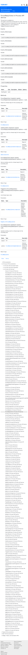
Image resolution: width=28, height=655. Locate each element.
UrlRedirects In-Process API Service (13, 585)
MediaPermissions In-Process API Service (14, 484)
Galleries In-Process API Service (12, 422)
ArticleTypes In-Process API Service (13, 303)
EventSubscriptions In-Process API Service (14, 394)
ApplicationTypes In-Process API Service (14, 292)
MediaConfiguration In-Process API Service (14, 482)
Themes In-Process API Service (12, 575)
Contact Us (3, 648)
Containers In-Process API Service (12, 351)
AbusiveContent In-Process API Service (13, 276)
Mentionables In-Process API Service (13, 487)
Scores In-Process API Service (11, 526)
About (2, 651)
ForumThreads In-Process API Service (13, 415)
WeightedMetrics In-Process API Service (14, 616)
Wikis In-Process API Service (11, 626)
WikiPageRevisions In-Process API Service (14, 621)
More (14, 11)
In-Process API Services (9, 269)
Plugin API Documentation (8, 632)
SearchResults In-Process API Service (13, 534)
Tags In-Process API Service (11, 553)
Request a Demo (4, 647)
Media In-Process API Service (11, 480)
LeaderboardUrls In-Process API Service (14, 471)
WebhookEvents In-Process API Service (13, 610)
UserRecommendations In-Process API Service (15, 601)
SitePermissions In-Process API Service (13, 541)
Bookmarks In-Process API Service (12, 324)
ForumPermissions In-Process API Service (14, 408)
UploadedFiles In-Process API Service (13, 582)
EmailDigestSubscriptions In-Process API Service (15, 382)
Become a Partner (5, 645)
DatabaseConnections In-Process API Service (15, 377)
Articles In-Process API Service (12, 299)
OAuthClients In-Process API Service (13, 496)
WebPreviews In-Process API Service (13, 614)
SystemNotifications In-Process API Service (14, 550)
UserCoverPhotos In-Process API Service (14, 591)
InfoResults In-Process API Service (12, 457)
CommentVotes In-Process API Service (13, 349)
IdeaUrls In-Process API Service (12, 455)
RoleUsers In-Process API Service (12, 521)
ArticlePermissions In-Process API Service (14, 297)
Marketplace (17, 647)
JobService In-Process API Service (12, 461)
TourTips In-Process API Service (12, 578)
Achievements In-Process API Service (13, 278)
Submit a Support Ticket (6, 644)
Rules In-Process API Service (11, 525)
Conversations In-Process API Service (13, 373)
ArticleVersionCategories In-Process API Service (15, 306)
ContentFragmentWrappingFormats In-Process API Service (15, 359)
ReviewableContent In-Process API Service (14, 518)
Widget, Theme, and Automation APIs (10, 635)
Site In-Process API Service (11, 539)
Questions (16, 642)
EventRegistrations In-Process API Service (14, 390)
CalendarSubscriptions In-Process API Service (15, 335)
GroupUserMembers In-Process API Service (14, 436)
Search (24, 5)
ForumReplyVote (5, 124)
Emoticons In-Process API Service (12, 387)
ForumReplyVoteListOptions (13, 209)
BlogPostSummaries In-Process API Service (14, 319)
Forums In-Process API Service (12, 413)
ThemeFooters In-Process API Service (13, 562)
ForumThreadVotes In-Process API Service (14, 417)
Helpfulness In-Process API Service (12, 440)
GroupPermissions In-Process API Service (14, 429)
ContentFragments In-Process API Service (14, 356)
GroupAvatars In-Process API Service (13, 426)
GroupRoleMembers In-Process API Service (14, 431)
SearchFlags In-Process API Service (13, 530)
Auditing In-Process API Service (12, 310)
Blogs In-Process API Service (11, 320)
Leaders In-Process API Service (12, 473)
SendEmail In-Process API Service (12, 535)
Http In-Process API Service (11, 446)
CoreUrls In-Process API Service (12, 375)
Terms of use (4, 654)
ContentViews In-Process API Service (13, 370)
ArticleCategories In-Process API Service (14, 294)
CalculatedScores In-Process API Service (14, 329)
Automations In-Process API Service (13, 312)
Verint (2, 641)
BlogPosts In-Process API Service (12, 317)
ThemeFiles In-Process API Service (12, 557)
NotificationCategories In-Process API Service (15, 493)
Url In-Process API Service (11, 583)
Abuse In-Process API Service (11, 271)
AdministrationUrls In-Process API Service (14, 283)
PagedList (3, 221)
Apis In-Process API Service (11, 285)
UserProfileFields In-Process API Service (14, 600)
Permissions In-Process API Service (13, 500)
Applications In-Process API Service (13, 288)
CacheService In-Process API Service (13, 326)
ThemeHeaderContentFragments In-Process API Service (15, 564)
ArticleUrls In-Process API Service (12, 304)
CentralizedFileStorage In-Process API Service (15, 340)
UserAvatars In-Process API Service (13, 589)
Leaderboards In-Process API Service (13, 469)
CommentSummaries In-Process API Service (14, 347)
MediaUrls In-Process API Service (12, 485)
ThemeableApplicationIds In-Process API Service (15, 555)
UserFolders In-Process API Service (13, 594)
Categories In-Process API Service (12, 338)
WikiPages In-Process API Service (12, 623)
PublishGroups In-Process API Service (13, 509)
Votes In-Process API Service (11, 608)
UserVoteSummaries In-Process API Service (14, 607)
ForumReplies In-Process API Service (13, 410)
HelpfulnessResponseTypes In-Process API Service (14, 442)
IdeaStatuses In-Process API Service (13, 453)
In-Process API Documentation (9, 263)
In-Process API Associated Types (11, 265)
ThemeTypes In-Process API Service (13, 576)
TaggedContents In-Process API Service (14, 551)
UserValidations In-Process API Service (13, 605)
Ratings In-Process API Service (12, 514)
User (26, 5)
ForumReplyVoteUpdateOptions (13, 246)
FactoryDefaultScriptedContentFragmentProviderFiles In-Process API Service (16, 399)
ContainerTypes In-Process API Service (13, 352)
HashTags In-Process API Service (12, 438)
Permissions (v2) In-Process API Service (14, 498)
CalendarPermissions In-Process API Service (14, 331)
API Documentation (6, 262)
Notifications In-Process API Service (13, 494)
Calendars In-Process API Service (12, 333)
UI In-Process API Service (10, 580)
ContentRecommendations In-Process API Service (16, 363)
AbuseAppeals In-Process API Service (13, 272)
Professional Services (5, 642)
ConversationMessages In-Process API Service (15, 372)
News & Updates (18, 641)
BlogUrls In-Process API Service (12, 322)
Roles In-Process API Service (11, 519)
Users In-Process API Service (11, 603)
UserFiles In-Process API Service (12, 592)
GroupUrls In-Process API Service (12, 434)
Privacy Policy (4, 652)
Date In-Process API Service (11, 379)
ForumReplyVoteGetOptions (12, 177)
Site (21, 5)
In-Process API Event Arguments (11, 267)
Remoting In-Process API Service (12, 516)
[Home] (5, 4)
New (26, 9)
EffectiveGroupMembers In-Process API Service (15, 380)
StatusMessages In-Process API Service (14, 546)
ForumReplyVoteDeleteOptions (13, 146)
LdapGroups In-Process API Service (13, 466)
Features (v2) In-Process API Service (13, 401)
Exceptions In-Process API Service (12, 396)
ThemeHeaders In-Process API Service (13, 566)
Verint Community (4, 7)
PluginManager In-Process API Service (13, 502)
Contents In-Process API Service (12, 364)
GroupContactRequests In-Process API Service (15, 427)
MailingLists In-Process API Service (13, 478)
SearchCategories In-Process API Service (14, 528)
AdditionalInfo (5, 154)
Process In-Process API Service (12, 507)
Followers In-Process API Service (12, 402)
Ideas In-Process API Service (11, 452)
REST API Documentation (7, 633)
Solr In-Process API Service (11, 542)
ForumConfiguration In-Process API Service (14, 406)
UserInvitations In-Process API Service (13, 596)
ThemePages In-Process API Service (13, 571)
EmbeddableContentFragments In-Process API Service (15, 385)
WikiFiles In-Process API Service (12, 619)
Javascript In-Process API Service (12, 459)
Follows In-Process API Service (12, 404)
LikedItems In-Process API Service (12, 475)
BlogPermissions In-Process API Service (14, 315)
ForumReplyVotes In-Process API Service (14, 411)
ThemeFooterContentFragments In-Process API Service (15, 559)
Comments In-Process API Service (12, 345)
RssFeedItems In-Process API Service (13, 523)
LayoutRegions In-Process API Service (13, 464)
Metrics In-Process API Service (12, 491)
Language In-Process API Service (12, 462)
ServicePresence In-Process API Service (14, 537)
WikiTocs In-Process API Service (12, 628)
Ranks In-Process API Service (11, 510)
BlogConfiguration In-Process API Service (14, 313)
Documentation (17, 644)
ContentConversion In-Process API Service (14, 354)
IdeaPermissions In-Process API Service (13, 450)
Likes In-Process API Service (11, 477)
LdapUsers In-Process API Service (12, 468)
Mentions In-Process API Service (12, 489)
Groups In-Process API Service (12, 433)
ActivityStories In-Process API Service (13, 281)
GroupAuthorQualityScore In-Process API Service (16, 424)
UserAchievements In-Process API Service (14, 587)
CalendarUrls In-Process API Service (13, 336)
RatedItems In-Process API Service (12, 512)
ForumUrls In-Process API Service (12, 418)
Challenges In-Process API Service (12, 344)
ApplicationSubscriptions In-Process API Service (15, 290)
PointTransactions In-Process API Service (14, 503)
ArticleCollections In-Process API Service (14, 295)
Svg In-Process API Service (11, 548)
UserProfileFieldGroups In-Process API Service (15, 598)
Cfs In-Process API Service (11, 342)
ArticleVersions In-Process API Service (13, 308)
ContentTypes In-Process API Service (13, 368)
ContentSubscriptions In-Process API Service (15, 366)
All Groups (16, 648)
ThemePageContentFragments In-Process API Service (15, 569)
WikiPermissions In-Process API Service (13, 624)
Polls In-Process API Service (11, 505)
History (7, 258)
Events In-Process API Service (11, 392)
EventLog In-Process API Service (12, 389)
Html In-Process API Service (11, 445)
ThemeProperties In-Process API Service (14, 573)
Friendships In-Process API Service (12, 420)
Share (2, 258)
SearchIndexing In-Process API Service (13, 532)
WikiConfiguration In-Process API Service (14, 617)
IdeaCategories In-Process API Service (13, 448)
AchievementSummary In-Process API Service (15, 279)
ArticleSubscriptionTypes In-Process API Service (15, 301)
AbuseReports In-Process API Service (13, 274)
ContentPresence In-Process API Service (14, 361)
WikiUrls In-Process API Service (12, 630)
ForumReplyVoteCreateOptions (13, 116)
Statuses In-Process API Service (12, 544)
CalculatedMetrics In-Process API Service (14, 328)
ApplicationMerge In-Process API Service (14, 287)
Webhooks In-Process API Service (12, 612)
